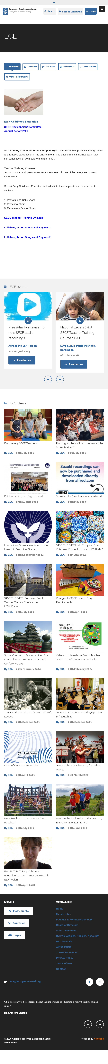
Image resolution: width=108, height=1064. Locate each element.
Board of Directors (67, 925)
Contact (61, 969)
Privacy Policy (64, 958)
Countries (19, 923)
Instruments (21, 911)
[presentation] (48, 379)
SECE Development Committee (22, 127)
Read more (24, 360)
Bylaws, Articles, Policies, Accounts (77, 936)
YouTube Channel (66, 952)
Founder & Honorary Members (74, 919)
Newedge (99, 1039)
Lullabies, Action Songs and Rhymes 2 (27, 237)
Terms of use (64, 963)
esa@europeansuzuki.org (25, 981)
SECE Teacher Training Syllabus (23, 217)
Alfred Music (63, 947)
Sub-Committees (66, 930)
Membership (63, 914)
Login (93, 11)
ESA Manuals (64, 941)
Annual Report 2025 (16, 131)
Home (59, 908)
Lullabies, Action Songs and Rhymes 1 (27, 227)
